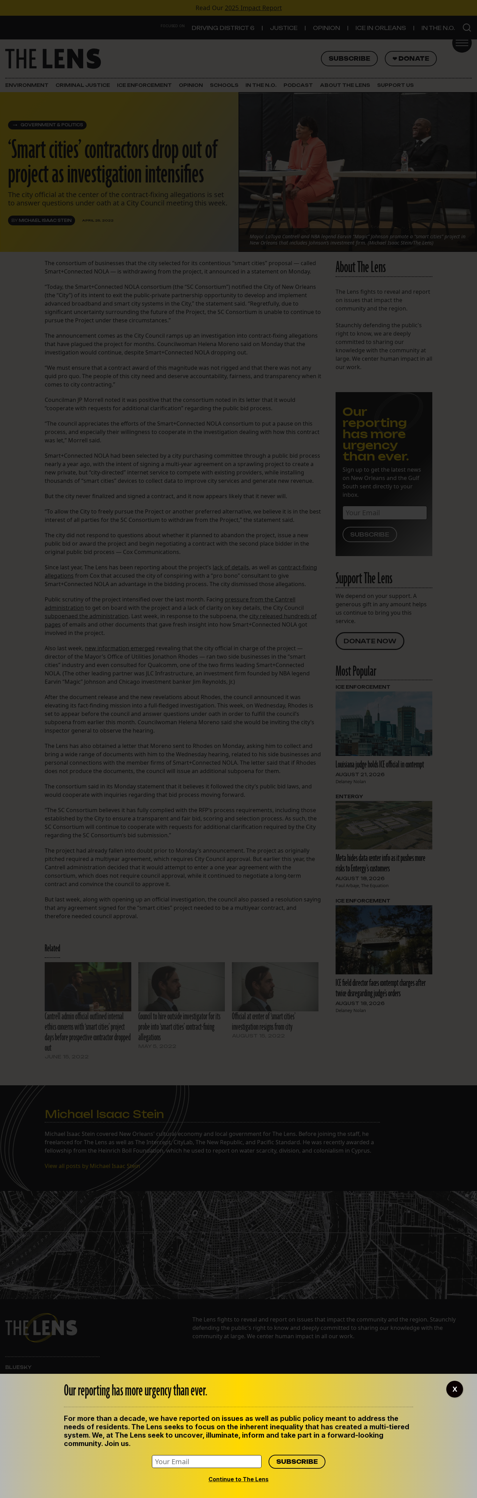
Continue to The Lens (238, 1479)
